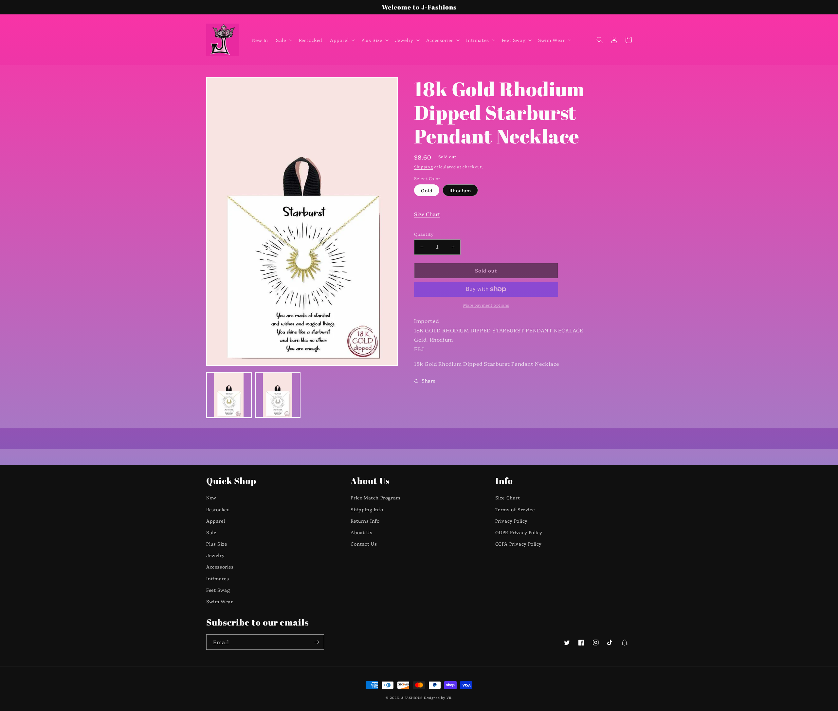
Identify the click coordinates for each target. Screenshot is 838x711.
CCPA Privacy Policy (518, 543)
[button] (283, 40)
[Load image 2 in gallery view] (278, 395)
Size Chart (427, 213)
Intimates (217, 578)
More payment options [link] (486, 305)
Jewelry (215, 555)
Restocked (217, 509)
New (211, 497)
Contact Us (364, 543)
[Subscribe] (316, 642)
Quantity (423, 234)
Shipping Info (367, 509)
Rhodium (460, 190)
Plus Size (216, 543)
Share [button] (428, 380)
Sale (211, 532)
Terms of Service (515, 509)
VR (448, 697)
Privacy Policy (511, 520)
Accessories (220, 566)
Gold (426, 190)
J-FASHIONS (412, 697)
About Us (361, 532)
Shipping (423, 166)
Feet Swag (218, 590)
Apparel (215, 520)
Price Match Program (375, 497)
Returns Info (365, 520)
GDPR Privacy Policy (518, 532)
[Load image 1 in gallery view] (229, 395)
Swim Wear (219, 601)
